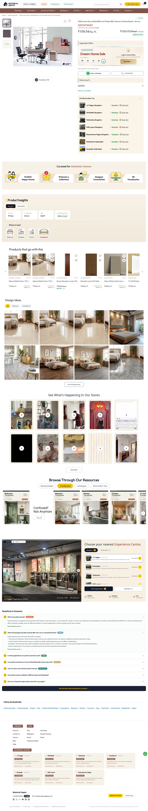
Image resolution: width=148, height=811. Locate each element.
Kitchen (82, 708)
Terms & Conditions (15, 806)
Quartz (29, 737)
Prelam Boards (12, 15)
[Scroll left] (5, 513)
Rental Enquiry (130, 795)
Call (28, 796)
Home (4, 15)
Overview (11, 206)
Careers (15, 737)
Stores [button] (44, 4)
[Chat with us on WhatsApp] (145, 753)
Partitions (105, 708)
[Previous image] (4, 570)
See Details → (28, 766)
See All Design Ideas (74, 384)
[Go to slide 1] (7, 23)
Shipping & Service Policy (58, 806)
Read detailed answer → (15, 626)
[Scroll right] (143, 513)
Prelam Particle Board (50, 708)
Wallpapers (30, 734)
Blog (14, 741)
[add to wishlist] (69, 21)
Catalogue (81, 486)
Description (21, 206)
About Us (16, 730)
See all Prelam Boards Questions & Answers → (74, 688)
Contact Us (16, 734)
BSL (38, 708)
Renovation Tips (100, 486)
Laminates (43, 730)
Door (98, 708)
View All (39, 518)
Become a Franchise (115, 795)
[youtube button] (23, 799)
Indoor (134, 708)
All (7, 306)
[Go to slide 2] (7, 34)
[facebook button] (26, 799)
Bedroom (15, 306)
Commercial (115, 708)
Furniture (90, 708)
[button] (11, 4)
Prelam (32, 708)
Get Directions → (19, 766)
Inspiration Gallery (33, 741)
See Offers (128, 61)
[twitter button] (20, 799)
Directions (115, 105)
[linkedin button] (14, 799)
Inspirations (55, 4)
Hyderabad (105, 550)
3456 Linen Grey (10, 708)
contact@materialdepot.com (43, 796)
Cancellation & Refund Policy (41, 806)
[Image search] (121, 4)
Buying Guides (47, 486)
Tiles (28, 730)
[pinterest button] (29, 799)
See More (74, 470)
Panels (42, 737)
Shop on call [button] (134, 4)
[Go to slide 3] (7, 44)
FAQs (14, 744)
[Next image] (78, 570)
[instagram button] (17, 799)
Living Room (26, 306)
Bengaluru (90, 550)
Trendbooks (65, 486)
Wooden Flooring (45, 734)
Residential (126, 708)
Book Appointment (97, 589)
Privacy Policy (26, 806)
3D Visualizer (68, 4)
